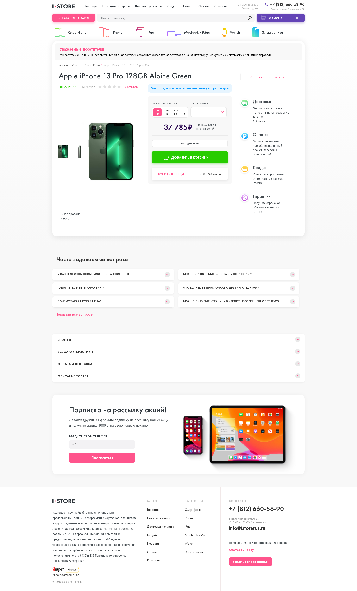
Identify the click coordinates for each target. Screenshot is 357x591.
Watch (189, 543)
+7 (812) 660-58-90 (287, 4)
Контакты (220, 6)
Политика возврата (116, 6)
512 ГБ (176, 112)
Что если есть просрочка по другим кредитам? (221, 287)
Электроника (194, 552)
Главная (63, 65)
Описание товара (73, 376)
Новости (188, 6)
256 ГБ (166, 112)
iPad (187, 526)
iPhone (76, 65)
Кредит (172, 6)
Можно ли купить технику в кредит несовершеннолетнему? (231, 301)
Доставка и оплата (148, 6)
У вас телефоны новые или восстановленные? (94, 274)
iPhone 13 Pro (92, 65)
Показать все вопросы (75, 314)
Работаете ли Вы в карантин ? (81, 287)
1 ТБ (184, 112)
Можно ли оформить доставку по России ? (217, 274)
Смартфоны (193, 509)
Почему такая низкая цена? (79, 301)
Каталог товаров (76, 18)
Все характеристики (75, 352)
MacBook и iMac (196, 535)
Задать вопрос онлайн (268, 77)
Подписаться (102, 457)
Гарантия (91, 6)
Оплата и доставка (75, 364)
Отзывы (203, 6)
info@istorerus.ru (247, 528)
